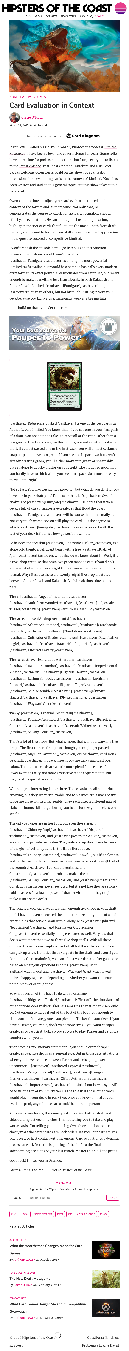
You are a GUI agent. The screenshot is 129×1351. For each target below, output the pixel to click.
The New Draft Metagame (29, 1278)
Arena (38, 16)
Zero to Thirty (17, 1240)
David (114, 1345)
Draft (13, 1214)
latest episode (30, 166)
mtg (70, 1214)
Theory (103, 1214)
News (27, 16)
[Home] (64, 8)
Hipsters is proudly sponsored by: (44, 136)
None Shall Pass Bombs (27, 97)
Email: (18, 1197)
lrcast (60, 1214)
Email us (112, 1338)
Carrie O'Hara (32, 117)
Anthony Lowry (24, 1259)
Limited (25, 1214)
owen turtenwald (86, 1214)
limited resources (43, 1214)
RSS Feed (16, 1345)
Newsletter (68, 16)
